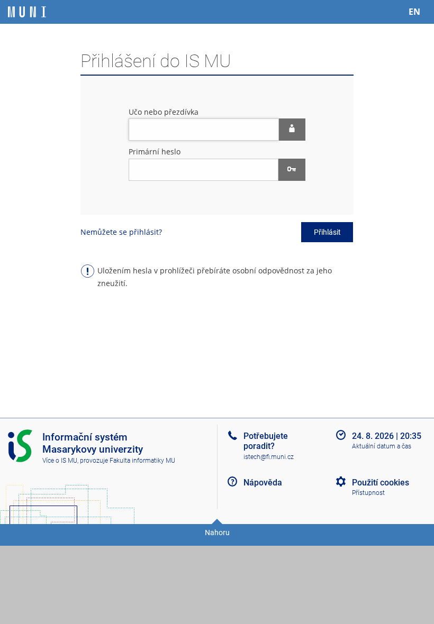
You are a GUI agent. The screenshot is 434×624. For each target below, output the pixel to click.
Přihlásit (327, 232)
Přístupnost (368, 493)
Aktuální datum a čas (381, 446)
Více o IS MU (59, 460)
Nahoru (217, 532)
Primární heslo (154, 151)
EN (414, 11)
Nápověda (262, 483)
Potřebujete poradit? (265, 441)
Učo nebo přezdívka (163, 112)
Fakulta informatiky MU (142, 460)
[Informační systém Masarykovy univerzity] (27, 12)
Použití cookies (380, 483)
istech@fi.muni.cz (268, 457)
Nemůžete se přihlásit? (121, 232)
